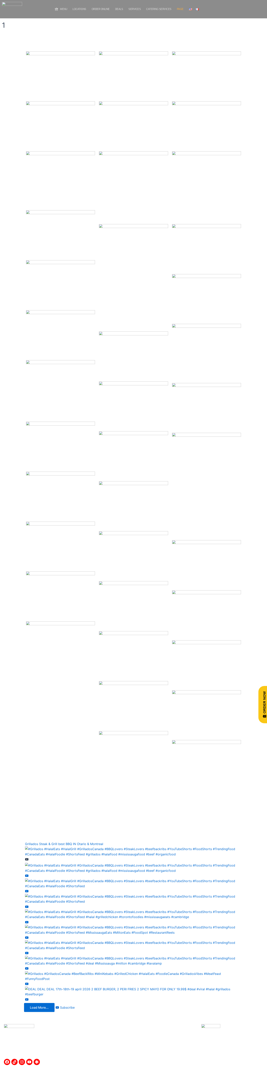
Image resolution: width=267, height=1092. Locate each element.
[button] (180, 9)
